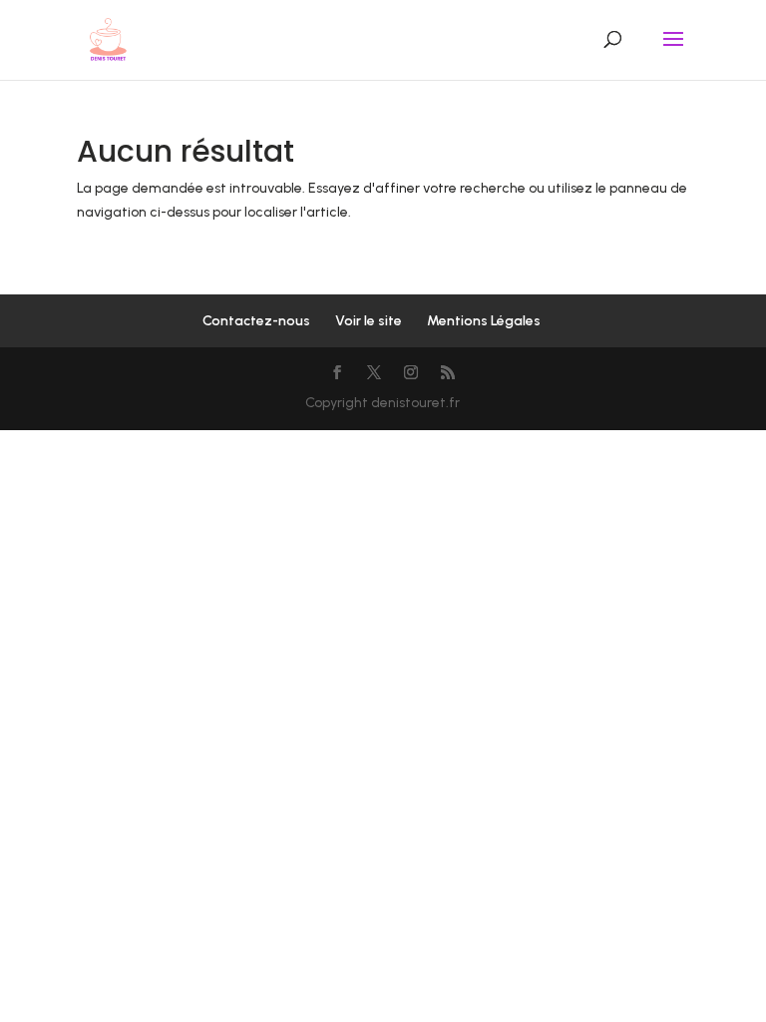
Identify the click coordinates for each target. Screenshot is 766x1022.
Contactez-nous (256, 320)
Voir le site (368, 320)
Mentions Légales (484, 320)
